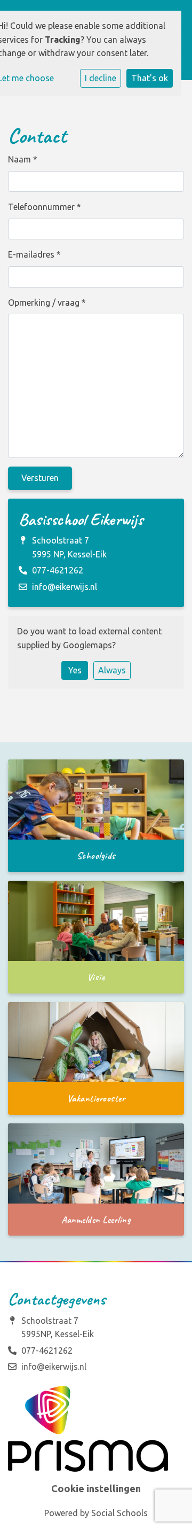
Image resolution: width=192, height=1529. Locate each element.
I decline (100, 78)
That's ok (149, 78)
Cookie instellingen (96, 1488)
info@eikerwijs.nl (64, 587)
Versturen (40, 478)
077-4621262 (57, 570)
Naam (22, 159)
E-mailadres (34, 254)
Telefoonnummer (44, 207)
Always (112, 670)
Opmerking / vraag (47, 302)
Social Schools (119, 1513)
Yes (75, 670)
